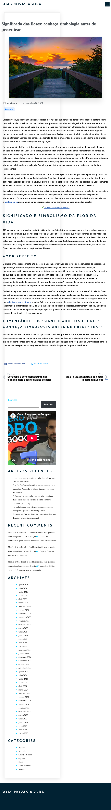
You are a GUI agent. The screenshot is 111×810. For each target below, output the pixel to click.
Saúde (20, 762)
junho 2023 (23, 722)
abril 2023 (22, 730)
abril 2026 (22, 599)
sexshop (21, 769)
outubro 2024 (23, 664)
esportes (21, 758)
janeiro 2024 (23, 697)
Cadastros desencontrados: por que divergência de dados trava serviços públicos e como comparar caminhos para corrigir (33, 499)
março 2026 (23, 603)
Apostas (21, 748)
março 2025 (23, 646)
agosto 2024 (23, 672)
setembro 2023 (24, 712)
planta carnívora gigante (19, 302)
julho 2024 (22, 675)
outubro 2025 (23, 621)
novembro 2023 (24, 704)
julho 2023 (22, 719)
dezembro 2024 (24, 657)
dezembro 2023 (24, 701)
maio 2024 (22, 682)
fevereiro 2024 (24, 693)
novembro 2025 (24, 617)
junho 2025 (23, 635)
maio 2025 (22, 639)
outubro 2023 (23, 708)
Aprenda (9, 109)
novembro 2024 (24, 661)
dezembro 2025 (24, 614)
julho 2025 (22, 632)
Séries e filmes (24, 766)
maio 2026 (22, 595)
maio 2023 (22, 726)
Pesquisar (12, 400)
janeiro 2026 (23, 610)
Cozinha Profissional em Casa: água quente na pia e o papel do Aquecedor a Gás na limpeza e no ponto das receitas (34, 489)
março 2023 (23, 733)
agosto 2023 (23, 715)
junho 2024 (23, 679)
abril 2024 (22, 686)
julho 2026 (22, 588)
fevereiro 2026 (24, 606)
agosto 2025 (23, 628)
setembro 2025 (24, 624)
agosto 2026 (23, 585)
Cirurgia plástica (25, 755)
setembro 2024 (24, 668)
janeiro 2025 (23, 653)
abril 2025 (22, 643)
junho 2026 (23, 592)
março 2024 (23, 690)
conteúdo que (11, 202)
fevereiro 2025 (24, 650)
